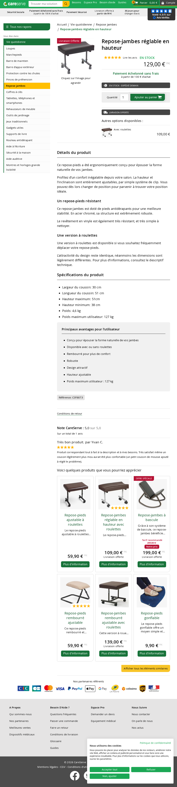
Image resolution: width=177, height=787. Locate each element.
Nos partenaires (19, 721)
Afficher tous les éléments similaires (146, 668)
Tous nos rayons (18, 27)
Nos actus (137, 727)
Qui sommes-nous (20, 714)
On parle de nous (142, 721)
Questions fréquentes (63, 714)
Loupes (10, 48)
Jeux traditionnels (16, 121)
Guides (54, 748)
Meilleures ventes (20, 727)
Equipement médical (103, 721)
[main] (113, 349)
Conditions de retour (69, 413)
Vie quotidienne (15, 42)
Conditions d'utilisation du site (86, 767)
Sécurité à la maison (18, 152)
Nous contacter (141, 714)
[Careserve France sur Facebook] (75, 781)
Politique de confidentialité (155, 743)
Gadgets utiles (14, 127)
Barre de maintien (17, 61)
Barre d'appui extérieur (20, 67)
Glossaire (55, 741)
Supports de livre (16, 134)
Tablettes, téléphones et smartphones (20, 100)
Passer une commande (64, 721)
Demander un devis (103, 714)
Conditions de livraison (64, 734)
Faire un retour (59, 727)
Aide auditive (14, 158)
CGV (62, 767)
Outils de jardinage (17, 115)
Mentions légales (47, 767)
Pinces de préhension (19, 79)
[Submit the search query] (66, 4)
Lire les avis (130, 57)
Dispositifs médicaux (22, 734)
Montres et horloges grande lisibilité (23, 167)
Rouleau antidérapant (19, 140)
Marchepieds (14, 54)
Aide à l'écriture (15, 146)
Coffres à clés (14, 92)
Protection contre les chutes (23, 73)
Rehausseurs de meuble (20, 109)
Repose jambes (15, 86)
